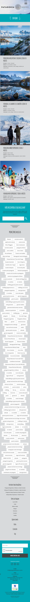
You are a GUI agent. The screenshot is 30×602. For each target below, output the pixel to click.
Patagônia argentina (9, 319)
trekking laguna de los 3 (8, 287)
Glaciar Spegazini (9, 341)
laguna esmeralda (6, 427)
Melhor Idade (15, 506)
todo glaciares (21, 290)
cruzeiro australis (10, 438)
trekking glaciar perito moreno (15, 284)
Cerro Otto (20, 350)
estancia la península (10, 310)
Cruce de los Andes (15, 356)
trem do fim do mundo (11, 327)
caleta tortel (22, 242)
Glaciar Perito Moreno (9, 338)
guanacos (14, 395)
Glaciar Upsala (22, 338)
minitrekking (20, 424)
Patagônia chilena (21, 319)
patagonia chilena (21, 247)
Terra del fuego (23, 316)
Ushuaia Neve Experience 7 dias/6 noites (15, 494)
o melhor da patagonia (20, 432)
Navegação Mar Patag (15, 344)
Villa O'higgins (9, 245)
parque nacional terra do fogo (15, 447)
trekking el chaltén (22, 421)
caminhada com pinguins (9, 472)
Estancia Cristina (21, 341)
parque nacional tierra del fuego (15, 381)
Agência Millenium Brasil (19, 594)
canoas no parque (21, 384)
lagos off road (9, 375)
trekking (7, 390)
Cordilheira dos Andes (15, 361)
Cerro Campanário (9, 353)
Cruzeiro (15, 513)
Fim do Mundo (8, 253)
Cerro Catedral (10, 350)
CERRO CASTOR (7, 458)
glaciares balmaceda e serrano (15, 307)
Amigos (15, 508)
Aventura (15, 510)
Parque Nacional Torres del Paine (15, 358)
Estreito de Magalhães (21, 279)
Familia (15, 515)
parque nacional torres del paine (11, 444)
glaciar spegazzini (22, 296)
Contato (15, 529)
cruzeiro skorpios (9, 267)
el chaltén (19, 282)
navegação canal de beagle (15, 449)
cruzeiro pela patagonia (8, 270)
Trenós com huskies (20, 253)
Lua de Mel (15, 501)
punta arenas (21, 438)
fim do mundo (14, 435)
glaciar (12, 321)
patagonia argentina (10, 290)
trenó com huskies (22, 452)
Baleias (9, 239)
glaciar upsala (15, 299)
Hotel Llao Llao (21, 353)
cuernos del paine (23, 392)
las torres (12, 392)
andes (22, 327)
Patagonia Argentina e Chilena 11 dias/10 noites (15, 487)
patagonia (24, 458)
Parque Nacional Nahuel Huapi (12, 347)
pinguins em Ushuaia (10, 469)
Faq (15, 533)
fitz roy (14, 390)
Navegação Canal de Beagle (20, 256)
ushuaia (22, 330)
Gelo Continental (20, 245)
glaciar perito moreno (8, 296)
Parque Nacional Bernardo (15, 367)
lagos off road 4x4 (20, 455)
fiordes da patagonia (23, 270)
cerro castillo (10, 250)
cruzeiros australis (7, 279)
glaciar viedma (20, 304)
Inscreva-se (15, 555)
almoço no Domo (9, 384)
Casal (15, 504)
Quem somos (15, 519)
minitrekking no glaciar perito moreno (15, 302)
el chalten (6, 387)
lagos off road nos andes (21, 464)
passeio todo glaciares (8, 421)
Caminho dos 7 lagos (10, 265)
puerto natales (6, 313)
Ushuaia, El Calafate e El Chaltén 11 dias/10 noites (15, 490)
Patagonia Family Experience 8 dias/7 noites (15, 492)
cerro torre (22, 390)
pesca (24, 387)
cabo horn (24, 435)
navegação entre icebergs (10, 324)
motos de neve (21, 321)
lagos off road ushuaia (22, 415)
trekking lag (16, 313)
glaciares (25, 313)
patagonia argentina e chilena (11, 370)
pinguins (5, 316)
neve (24, 347)
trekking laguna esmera (9, 410)
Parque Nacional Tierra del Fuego (15, 259)
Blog (15, 524)
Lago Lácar (22, 265)
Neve (6, 321)
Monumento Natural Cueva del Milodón (15, 364)
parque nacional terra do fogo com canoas (15, 407)
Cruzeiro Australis (9, 262)
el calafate (10, 282)
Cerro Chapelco (21, 262)
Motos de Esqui (6, 256)
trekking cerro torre (23, 287)
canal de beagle (20, 398)
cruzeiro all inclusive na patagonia (15, 273)
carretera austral (19, 239)
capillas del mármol (10, 242)
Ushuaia (13, 316)
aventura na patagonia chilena (15, 276)
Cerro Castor (20, 250)
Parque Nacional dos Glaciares (15, 336)
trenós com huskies (21, 333)
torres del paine (21, 267)
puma (7, 395)
